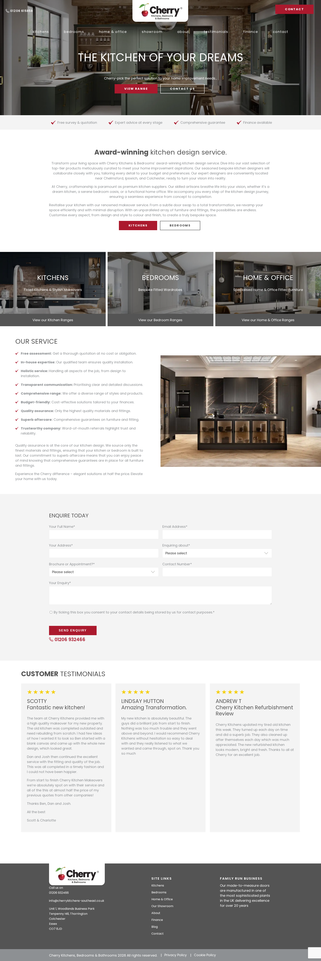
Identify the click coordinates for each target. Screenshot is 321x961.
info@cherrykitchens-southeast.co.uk (76, 901)
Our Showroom (162, 906)
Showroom (152, 31)
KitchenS (138, 225)
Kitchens (41, 31)
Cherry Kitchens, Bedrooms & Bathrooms (160, 11)
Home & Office (113, 31)
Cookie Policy (205, 955)
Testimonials (216, 31)
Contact (294, 9)
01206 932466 (70, 639)
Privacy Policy (175, 955)
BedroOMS (180, 225)
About (183, 31)
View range (136, 89)
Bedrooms (74, 31)
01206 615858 (21, 11)
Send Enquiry (73, 630)
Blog (154, 927)
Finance (250, 31)
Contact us (182, 89)
